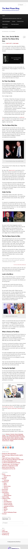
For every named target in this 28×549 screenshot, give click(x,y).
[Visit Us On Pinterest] (10, 448)
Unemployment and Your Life (8, 468)
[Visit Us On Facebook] (3, 448)
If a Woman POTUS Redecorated (9, 461)
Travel (5, 510)
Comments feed (5, 533)
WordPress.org (5, 534)
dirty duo (8, 436)
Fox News (4, 438)
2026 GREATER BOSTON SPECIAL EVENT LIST (12, 18)
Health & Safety (5, 497)
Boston (3, 474)
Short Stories (4, 27)
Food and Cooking (8, 503)
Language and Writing (9, 506)
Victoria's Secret (5, 440)
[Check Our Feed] (6, 448)
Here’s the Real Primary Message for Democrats (12, 459)
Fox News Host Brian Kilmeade (20, 264)
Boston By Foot (7, 475)
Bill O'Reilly (18, 435)
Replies (11, 440)
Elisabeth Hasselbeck (14, 436)
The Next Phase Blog (10, 8)
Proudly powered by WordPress (14, 541)
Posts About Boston (15, 24)
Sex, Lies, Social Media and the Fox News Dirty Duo (10, 38)
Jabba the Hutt (12, 170)
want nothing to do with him (7, 406)
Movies (5, 484)
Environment (5, 489)
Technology (6, 480)
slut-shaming (21, 439)
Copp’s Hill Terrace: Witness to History (10, 458)
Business (8, 434)
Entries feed (4, 531)
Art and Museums (8, 501)
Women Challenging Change (10, 512)
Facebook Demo (20, 21)
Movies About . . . (5, 24)
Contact (13, 21)
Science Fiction (7, 486)
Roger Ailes (7, 439)
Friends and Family (8, 504)
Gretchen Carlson (10, 438)
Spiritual (6, 509)
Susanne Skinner (7, 495)
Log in (3, 530)
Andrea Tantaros (12, 435)
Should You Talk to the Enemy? (9, 453)
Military (5, 507)
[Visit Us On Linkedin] (13, 448)
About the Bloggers (6, 21)
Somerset (4, 513)
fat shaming (22, 436)
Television (12, 434)
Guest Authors (5, 492)
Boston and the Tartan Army (8, 467)
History (5, 477)
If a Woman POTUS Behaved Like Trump (11, 462)
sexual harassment (14, 439)
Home (3, 15)
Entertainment (5, 481)
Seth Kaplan (6, 494)
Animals (5, 500)
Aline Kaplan (15, 43)
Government (5, 491)
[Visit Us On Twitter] (8, 448)
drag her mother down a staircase (15, 408)
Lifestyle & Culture (6, 498)
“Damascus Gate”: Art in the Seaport (10, 464)
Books (5, 483)
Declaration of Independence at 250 (10, 465)
